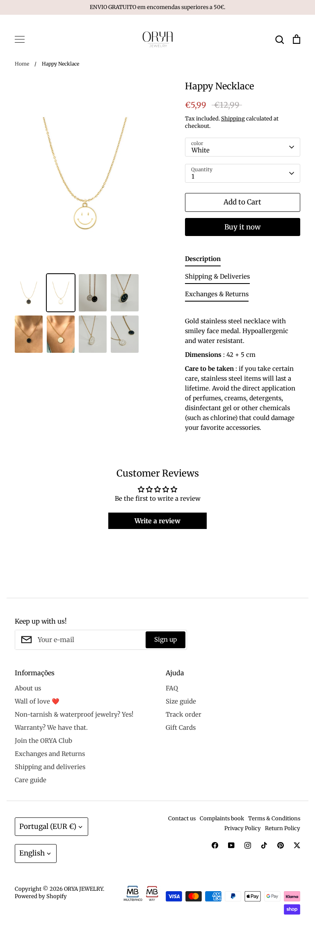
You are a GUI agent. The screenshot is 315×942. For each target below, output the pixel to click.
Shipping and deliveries (50, 767)
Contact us (182, 818)
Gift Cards (181, 727)
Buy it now (242, 227)
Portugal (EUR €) (47, 826)
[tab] (203, 260)
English (32, 853)
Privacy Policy (242, 828)
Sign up (165, 639)
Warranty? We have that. (51, 727)
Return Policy (282, 828)
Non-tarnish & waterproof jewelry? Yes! (74, 714)
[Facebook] (215, 845)
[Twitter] (297, 845)
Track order (183, 714)
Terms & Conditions (274, 818)
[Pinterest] (280, 845)
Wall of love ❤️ (37, 701)
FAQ (172, 688)
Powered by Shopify (41, 896)
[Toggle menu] (20, 39)
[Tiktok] (264, 845)
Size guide (181, 701)
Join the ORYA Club (43, 741)
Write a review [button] (157, 521)
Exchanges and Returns (50, 754)
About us (28, 688)
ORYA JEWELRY (83, 888)
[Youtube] (231, 845)
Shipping (233, 118)
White (201, 150)
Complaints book (222, 818)
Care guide (30, 780)
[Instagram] (248, 845)
